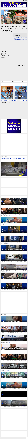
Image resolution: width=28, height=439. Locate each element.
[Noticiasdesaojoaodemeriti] (3, 0)
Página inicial (14, 100)
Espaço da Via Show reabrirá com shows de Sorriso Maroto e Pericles (12, 377)
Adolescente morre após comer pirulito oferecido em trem (11, 321)
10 (2, 286)
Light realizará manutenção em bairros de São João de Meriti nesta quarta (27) (7, 90)
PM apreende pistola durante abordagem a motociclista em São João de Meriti (14, 259)
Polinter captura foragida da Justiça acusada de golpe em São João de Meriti (13, 278)
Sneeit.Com (15, 437)
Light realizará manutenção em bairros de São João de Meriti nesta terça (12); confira (20, 96)
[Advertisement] (6, 38)
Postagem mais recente (4, 100)
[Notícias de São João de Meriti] (14, 7)
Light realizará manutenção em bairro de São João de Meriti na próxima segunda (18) (7, 96)
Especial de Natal (4, 396)
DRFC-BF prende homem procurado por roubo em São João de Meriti (12, 287)
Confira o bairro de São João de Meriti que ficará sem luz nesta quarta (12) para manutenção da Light (20, 41)
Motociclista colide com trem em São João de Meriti (10, 404)
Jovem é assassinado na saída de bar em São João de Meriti (11, 222)
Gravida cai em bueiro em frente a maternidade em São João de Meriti (12, 330)
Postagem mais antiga (23, 100)
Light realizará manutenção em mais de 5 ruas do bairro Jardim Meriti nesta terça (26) (20, 90)
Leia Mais (9, 215)
